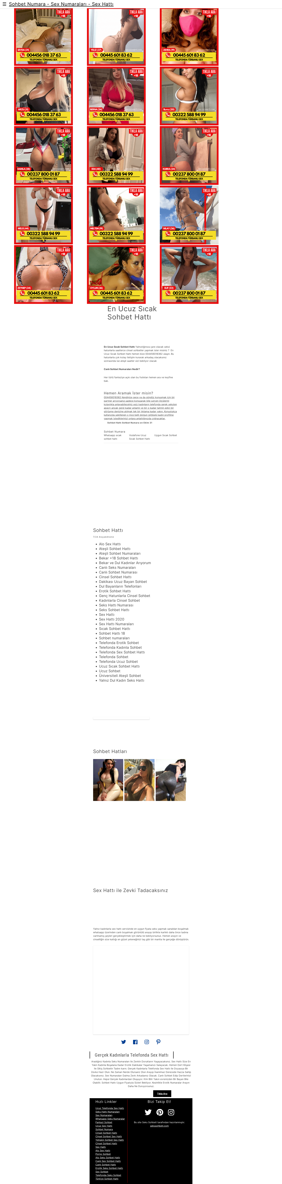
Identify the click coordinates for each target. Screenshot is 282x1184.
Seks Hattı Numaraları (107, 1111)
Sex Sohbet (101, 1171)
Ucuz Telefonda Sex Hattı (109, 1108)
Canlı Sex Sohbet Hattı (108, 1161)
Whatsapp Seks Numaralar (110, 1118)
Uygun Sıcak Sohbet (165, 435)
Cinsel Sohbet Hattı (106, 1132)
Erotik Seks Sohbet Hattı (109, 1168)
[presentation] (184, 779)
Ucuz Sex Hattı (103, 1125)
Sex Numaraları (103, 1115)
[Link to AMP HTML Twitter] (123, 1043)
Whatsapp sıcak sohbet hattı (112, 437)
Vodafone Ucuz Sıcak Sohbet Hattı (139, 437)
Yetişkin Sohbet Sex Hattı (109, 1139)
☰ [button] (4, 4)
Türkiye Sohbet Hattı (106, 1178)
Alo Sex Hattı (102, 1150)
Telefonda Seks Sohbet (108, 1175)
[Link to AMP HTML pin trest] (158, 1043)
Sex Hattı (100, 1147)
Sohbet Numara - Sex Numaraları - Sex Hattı (61, 4)
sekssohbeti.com (159, 1125)
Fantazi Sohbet (103, 1122)
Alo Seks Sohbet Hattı (107, 1157)
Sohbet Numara (104, 1129)
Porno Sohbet (103, 1154)
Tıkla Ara (162, 1093)
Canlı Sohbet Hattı (105, 1164)
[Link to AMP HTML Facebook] (135, 1043)
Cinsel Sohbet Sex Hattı (108, 1136)
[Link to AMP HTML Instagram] (146, 1043)
